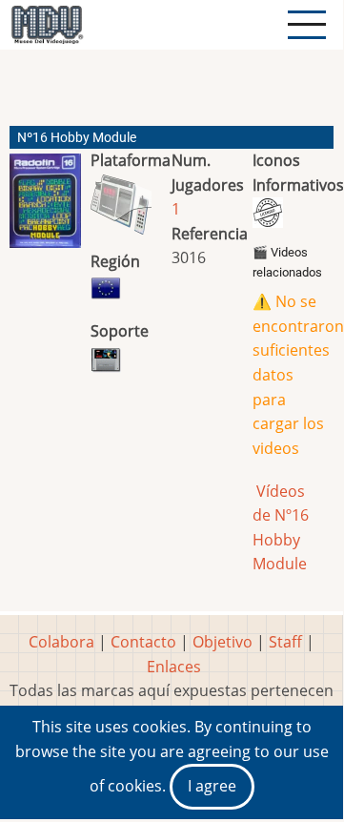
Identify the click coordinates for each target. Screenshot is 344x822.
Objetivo (222, 641)
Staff (285, 641)
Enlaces (174, 666)
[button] (45, 208)
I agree (212, 785)
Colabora (61, 641)
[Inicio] (47, 25)
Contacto (143, 641)
